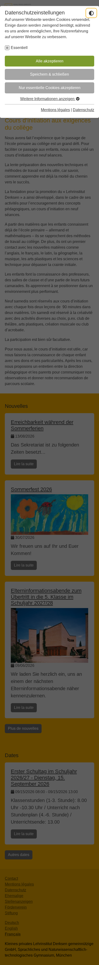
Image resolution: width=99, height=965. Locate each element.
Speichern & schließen (49, 74)
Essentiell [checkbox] (19, 48)
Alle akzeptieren (49, 61)
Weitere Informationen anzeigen (47, 99)
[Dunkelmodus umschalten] (91, 13)
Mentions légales (55, 110)
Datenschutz (83, 110)
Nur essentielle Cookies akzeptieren (49, 88)
